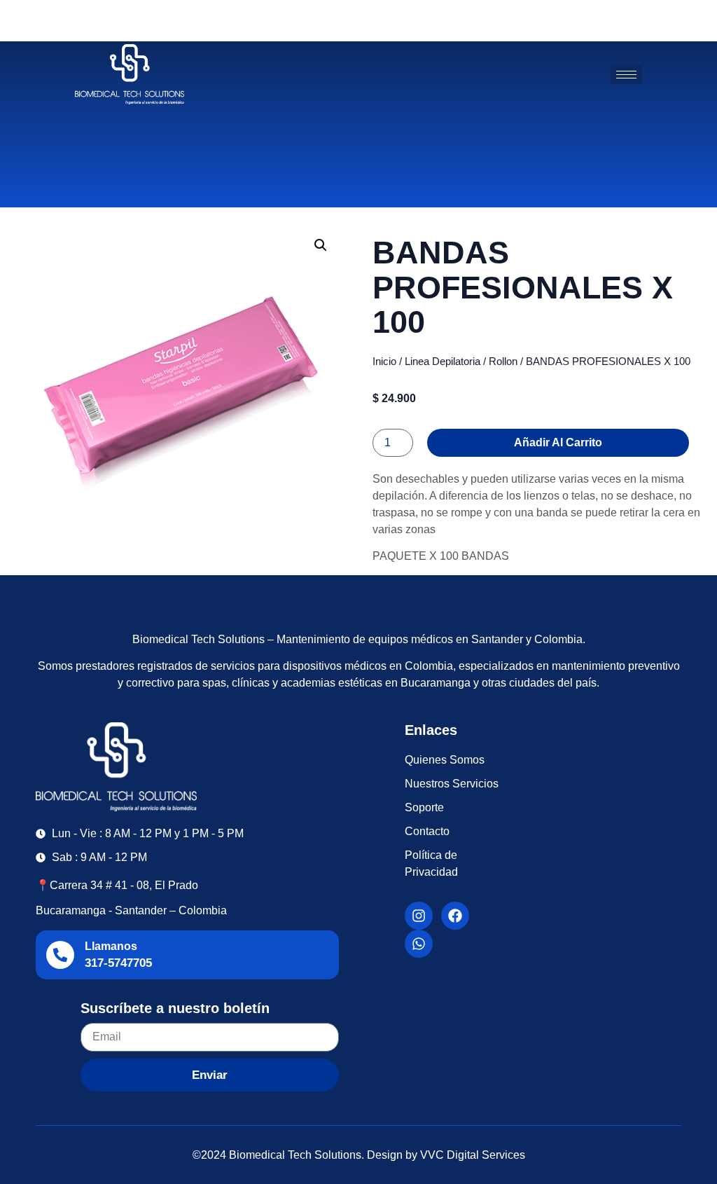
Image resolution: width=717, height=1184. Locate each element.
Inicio (384, 361)
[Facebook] (455, 916)
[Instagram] (419, 916)
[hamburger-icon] (626, 74)
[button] (320, 245)
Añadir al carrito (558, 442)
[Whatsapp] (419, 944)
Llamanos (111, 946)
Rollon (503, 361)
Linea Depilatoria (442, 361)
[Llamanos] (60, 955)
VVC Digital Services (472, 1155)
